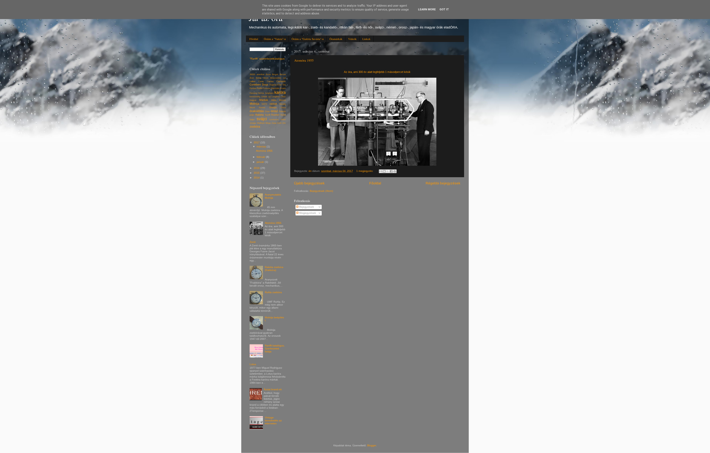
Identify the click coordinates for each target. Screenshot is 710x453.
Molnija (254, 103)
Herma (261, 93)
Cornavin (281, 81)
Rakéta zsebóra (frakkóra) (274, 269)
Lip (269, 96)
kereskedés (255, 96)
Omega (273, 107)
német (273, 103)
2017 (257, 142)
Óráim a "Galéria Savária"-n (308, 39)
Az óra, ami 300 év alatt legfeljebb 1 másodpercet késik (377, 71)
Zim (284, 123)
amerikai (260, 74)
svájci (262, 119)
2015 (257, 172)
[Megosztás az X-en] (388, 171)
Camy (261, 81)
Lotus (283, 96)
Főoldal (253, 39)
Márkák (263, 100)
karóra (280, 92)
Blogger (371, 445)
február (261, 157)
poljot (252, 115)
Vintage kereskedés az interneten (273, 420)
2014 (257, 177)
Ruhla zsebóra (273, 292)
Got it (444, 9)
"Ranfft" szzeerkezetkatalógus (267, 58)
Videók (352, 39)
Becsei (275, 74)
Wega (268, 123)
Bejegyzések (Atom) (321, 191)
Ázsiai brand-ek (273, 389)
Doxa (265, 84)
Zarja (274, 123)
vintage (253, 123)
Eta (284, 85)
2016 (257, 168)
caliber (253, 81)
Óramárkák (335, 39)
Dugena (272, 85)
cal (284, 78)
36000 (252, 74)
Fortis (259, 88)
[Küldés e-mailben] (381, 171)
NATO (264, 104)
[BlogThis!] (384, 171)
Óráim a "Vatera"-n (275, 39)
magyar (253, 100)
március (262, 146)
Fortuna (266, 88)
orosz (274, 111)
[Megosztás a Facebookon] (391, 171)
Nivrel (252, 107)
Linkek (366, 39)
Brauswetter (275, 78)
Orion (267, 111)
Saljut (252, 119)
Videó (283, 119)
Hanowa (253, 93)
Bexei (265, 78)
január (261, 162)
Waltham (261, 123)
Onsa (283, 107)
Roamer (275, 115)
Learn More (427, 9)
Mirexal (282, 100)
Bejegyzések (306, 207)
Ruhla (283, 115)
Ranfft (267, 115)
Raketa (259, 114)
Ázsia (268, 74)
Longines (276, 96)
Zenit (279, 123)
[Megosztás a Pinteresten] (395, 171)
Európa (253, 88)
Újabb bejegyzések (309, 183)
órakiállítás (257, 111)
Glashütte (275, 88)
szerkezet (273, 119)
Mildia (273, 100)
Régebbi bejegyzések (443, 183)
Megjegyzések (307, 213)
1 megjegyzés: (365, 171)
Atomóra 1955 (304, 60)
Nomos (262, 107)
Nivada (282, 104)
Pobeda (282, 111)
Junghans (269, 93)
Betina (258, 78)
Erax (279, 85)
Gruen (283, 88)
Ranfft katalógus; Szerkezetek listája (275, 348)
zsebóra (255, 126)
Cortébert (255, 84)
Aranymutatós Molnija (273, 196)
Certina (270, 81)
